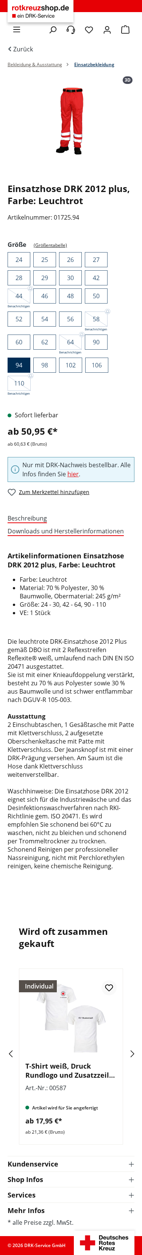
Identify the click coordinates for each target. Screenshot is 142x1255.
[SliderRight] (121, 1053)
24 (19, 260)
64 (70, 342)
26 (70, 260)
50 (96, 296)
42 (96, 278)
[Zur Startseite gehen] (40, 11)
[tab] (69, 518)
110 (19, 383)
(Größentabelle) (50, 245)
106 (97, 365)
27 (96, 260)
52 (19, 319)
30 (70, 278)
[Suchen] (53, 30)
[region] (71, 126)
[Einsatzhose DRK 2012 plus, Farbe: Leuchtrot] (71, 118)
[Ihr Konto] (107, 30)
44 (19, 296)
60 (19, 342)
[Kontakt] (71, 30)
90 (96, 342)
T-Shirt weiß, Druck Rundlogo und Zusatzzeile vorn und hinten (69, 1070)
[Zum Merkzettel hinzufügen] (109, 987)
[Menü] (17, 29)
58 (96, 319)
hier (73, 474)
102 (71, 365)
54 (44, 319)
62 (44, 342)
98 (44, 365)
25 (44, 260)
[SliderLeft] (21, 1053)
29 (44, 278)
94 (19, 365)
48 (70, 296)
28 (19, 278)
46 (44, 296)
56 (70, 319)
